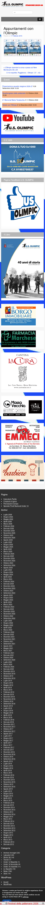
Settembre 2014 (9, 814)
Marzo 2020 (7, 664)
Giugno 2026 (8, 517)
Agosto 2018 (8, 706)
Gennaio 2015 (8, 805)
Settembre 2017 (9, 731)
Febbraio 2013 (8, 842)
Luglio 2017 (7, 736)
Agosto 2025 (8, 540)
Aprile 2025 (7, 549)
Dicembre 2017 (9, 724)
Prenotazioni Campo (10, 503)
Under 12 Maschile (10, 862)
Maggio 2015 (8, 796)
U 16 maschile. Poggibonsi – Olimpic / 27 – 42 (23, 72)
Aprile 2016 (7, 770)
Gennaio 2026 (8, 528)
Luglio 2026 (7, 514)
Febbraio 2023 (8, 607)
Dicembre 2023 (9, 586)
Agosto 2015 (8, 789)
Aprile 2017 (7, 743)
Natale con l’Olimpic (9, 105)
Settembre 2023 (9, 593)
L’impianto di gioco (10, 501)
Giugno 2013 (8, 832)
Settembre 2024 (9, 565)
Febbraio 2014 (8, 821)
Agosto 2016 (8, 761)
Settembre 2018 (9, 703)
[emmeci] (22, 436)
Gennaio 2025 (8, 556)
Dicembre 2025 (9, 530)
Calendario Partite (10, 499)
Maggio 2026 (8, 519)
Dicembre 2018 (9, 696)
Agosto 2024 (8, 567)
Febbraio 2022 (8, 632)
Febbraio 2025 (8, 553)
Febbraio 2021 (8, 653)
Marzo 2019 (7, 690)
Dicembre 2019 (9, 671)
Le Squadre (7, 869)
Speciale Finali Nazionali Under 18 (15, 506)
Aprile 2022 (7, 627)
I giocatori (7, 855)
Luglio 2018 (7, 708)
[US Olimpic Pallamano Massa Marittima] (22, 4)
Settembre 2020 (9, 660)
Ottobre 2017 (8, 729)
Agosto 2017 (8, 733)
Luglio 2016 (7, 763)
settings (25, 897)
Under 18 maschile (10, 866)
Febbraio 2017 (8, 747)
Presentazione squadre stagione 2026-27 (17, 86)
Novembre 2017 (9, 726)
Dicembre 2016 (9, 752)
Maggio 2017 (8, 740)
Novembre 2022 (9, 613)
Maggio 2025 (8, 547)
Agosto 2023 (8, 595)
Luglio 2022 (7, 620)
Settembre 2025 (9, 537)
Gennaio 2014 (8, 823)
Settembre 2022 (9, 618)
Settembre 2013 (9, 830)
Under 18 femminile (10, 864)
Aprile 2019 (7, 687)
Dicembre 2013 (9, 826)
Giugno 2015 (8, 793)
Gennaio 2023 (8, 609)
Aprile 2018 (7, 715)
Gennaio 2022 (8, 634)
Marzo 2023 (7, 604)
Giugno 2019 (8, 683)
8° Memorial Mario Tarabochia (13, 100)
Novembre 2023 (9, 588)
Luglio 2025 (7, 542)
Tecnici (6, 859)
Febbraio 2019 (8, 692)
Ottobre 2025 (8, 535)
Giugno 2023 (8, 597)
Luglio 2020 (7, 662)
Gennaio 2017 (8, 749)
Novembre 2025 (9, 533)
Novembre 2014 (9, 809)
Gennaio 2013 (8, 844)
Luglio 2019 (7, 680)
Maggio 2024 (8, 574)
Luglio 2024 (7, 570)
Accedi (5, 882)
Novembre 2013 (9, 828)
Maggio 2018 (8, 713)
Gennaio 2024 (8, 583)
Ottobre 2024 (8, 563)
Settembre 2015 (9, 786)
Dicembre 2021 (9, 636)
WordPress (7, 884)
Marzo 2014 (7, 819)
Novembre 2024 (9, 560)
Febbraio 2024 (8, 581)
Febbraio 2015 (8, 802)
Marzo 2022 (7, 630)
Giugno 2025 (8, 544)
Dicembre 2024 (9, 558)
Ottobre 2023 (8, 590)
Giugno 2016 (8, 766)
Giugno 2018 (8, 710)
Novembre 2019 (9, 673)
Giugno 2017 (8, 738)
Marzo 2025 (7, 551)
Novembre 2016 (9, 754)
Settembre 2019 (9, 678)
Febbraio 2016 (8, 775)
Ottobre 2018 (8, 701)
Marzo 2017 (7, 745)
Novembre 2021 (9, 639)
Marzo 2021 (7, 650)
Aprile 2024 (7, 577)
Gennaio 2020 (8, 669)
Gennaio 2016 (8, 777)
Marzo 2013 (7, 839)
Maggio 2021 (8, 648)
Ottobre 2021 (8, 641)
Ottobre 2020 (8, 657)
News (5, 871)
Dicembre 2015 (9, 779)
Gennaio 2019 (8, 694)
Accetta (6, 901)
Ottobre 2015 (8, 784)
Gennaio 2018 (8, 722)
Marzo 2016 (7, 773)
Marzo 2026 (7, 524)
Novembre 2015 (9, 782)
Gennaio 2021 (8, 655)
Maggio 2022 (8, 625)
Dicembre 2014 (9, 807)
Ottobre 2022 (8, 616)
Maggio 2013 (8, 835)
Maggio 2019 (8, 685)
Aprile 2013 (7, 837)
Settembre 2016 (9, 759)
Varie (5, 873)
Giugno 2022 (8, 623)
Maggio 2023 (8, 600)
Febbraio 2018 (8, 719)
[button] (10, 47)
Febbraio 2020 (8, 666)
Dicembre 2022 (9, 611)
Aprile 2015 (7, 798)
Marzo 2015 (7, 800)
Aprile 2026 (7, 521)
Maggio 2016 (8, 768)
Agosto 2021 (8, 646)
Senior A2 (7, 857)
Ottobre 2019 (8, 676)
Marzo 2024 (7, 579)
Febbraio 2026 (8, 526)
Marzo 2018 (7, 717)
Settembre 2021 (9, 643)
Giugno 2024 (8, 572)
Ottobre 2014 (8, 812)
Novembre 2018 (9, 699)
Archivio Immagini (9, 853)
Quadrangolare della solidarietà (13, 93)
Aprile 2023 (7, 602)
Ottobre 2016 (8, 756)
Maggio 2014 (8, 816)
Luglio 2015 (7, 791)
